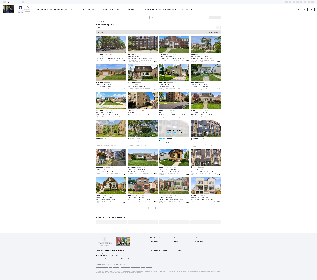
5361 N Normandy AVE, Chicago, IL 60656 (202, 199)
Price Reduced (143, 222)
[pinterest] (309, 2)
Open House (111, 222)
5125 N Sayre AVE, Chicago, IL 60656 (105, 199)
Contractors (128, 9)
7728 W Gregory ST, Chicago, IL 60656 (138, 86)
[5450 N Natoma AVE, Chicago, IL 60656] (206, 44)
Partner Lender (188, 9)
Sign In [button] (311, 9)
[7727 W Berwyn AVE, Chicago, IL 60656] (206, 100)
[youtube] (305, 2)
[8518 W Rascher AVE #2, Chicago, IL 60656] (143, 100)
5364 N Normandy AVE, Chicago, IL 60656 (139, 199)
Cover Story (115, 9)
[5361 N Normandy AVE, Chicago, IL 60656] (206, 185)
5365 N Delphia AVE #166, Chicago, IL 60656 (107, 171)
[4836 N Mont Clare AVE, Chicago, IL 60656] (111, 100)
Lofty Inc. (104, 264)
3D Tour (205, 222)
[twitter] (294, 2)
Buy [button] (73, 9)
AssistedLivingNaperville (167, 9)
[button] (98, 17)
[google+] (312, 2)
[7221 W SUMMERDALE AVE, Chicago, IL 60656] (174, 44)
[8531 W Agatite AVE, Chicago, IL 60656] (111, 72)
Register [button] (301, 9)
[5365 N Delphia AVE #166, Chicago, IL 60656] (111, 157)
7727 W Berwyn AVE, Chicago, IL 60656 (201, 114)
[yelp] (297, 2)
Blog (139, 9)
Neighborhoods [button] (90, 9)
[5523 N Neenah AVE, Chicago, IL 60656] (143, 128)
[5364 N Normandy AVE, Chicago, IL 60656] (143, 185)
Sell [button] (79, 9)
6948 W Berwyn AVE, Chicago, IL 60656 (201, 86)
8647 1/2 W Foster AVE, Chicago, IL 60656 (202, 143)
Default (99, 27)
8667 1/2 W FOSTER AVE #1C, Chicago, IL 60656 (203, 171)
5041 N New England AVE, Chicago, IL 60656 (171, 199)
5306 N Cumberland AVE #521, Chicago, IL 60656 (172, 114)
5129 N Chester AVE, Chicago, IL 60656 (138, 171)
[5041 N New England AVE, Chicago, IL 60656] (174, 185)
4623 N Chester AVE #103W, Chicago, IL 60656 (140, 58)
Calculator (149, 9)
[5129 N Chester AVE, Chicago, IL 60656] (143, 157)
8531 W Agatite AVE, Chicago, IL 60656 (106, 86)
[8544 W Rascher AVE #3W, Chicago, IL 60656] (111, 128)
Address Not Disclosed (165, 142)
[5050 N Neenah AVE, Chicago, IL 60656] (174, 72)
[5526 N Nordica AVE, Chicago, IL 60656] (174, 157)
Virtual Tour (174, 222)
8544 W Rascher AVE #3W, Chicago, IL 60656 (108, 143)
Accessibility (149, 267)
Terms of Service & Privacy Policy (104, 267)
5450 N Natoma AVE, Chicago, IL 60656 (201, 58)
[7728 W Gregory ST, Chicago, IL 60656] (143, 72)
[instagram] (301, 2)
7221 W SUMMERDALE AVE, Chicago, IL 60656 (171, 58)
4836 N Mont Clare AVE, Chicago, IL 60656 (107, 114)
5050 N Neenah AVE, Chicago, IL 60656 (169, 86)
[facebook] (286, 2)
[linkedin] (290, 2)
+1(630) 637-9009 (101, 255)
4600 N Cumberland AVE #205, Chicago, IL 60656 (109, 58)
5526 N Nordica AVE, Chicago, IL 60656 (169, 171)
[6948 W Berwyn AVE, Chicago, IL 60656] (206, 72)
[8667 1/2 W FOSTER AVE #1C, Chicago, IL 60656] (206, 157)
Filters (153, 18)
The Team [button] (103, 9)
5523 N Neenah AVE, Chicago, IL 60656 (138, 143)
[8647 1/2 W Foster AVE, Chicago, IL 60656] (206, 128)
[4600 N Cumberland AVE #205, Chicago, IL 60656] (111, 44)
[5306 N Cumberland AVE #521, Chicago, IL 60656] (174, 100)
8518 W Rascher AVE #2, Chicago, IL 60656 (139, 114)
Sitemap (143, 267)
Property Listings (135, 267)
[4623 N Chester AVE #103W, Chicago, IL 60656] (143, 44)
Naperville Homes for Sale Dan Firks (53, 9)
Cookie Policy (116, 267)
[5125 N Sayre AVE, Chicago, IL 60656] (111, 185)
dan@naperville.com (113, 255)
